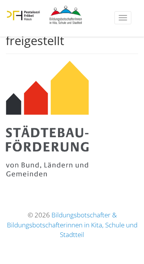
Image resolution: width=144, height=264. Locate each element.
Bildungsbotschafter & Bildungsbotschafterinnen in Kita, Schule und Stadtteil (72, 224)
